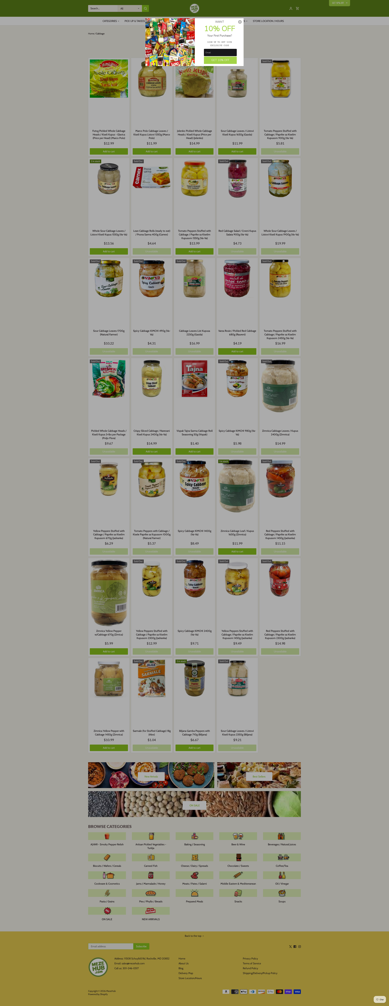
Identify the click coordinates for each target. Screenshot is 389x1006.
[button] (240, 22)
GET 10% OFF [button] (220, 60)
